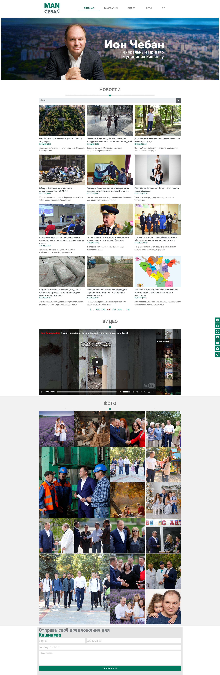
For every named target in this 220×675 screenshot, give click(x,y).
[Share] (133, 392)
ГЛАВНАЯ (89, 8)
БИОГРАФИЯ (111, 8)
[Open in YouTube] (137, 392)
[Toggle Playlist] (149, 392)
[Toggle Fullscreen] (153, 392)
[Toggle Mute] (120, 392)
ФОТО (149, 8)
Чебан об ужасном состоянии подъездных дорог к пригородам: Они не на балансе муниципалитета (107, 292)
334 (98, 309)
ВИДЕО (131, 8)
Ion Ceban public (50, 333)
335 (103, 309)
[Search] (178, 100)
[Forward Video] (145, 392)
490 (128, 309)
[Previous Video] (141, 392)
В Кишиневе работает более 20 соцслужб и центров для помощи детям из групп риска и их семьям (61, 240)
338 (120, 309)
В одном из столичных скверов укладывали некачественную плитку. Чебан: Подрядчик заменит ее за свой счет (60, 292)
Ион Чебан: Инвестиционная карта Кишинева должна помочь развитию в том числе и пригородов (156, 292)
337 (114, 309)
